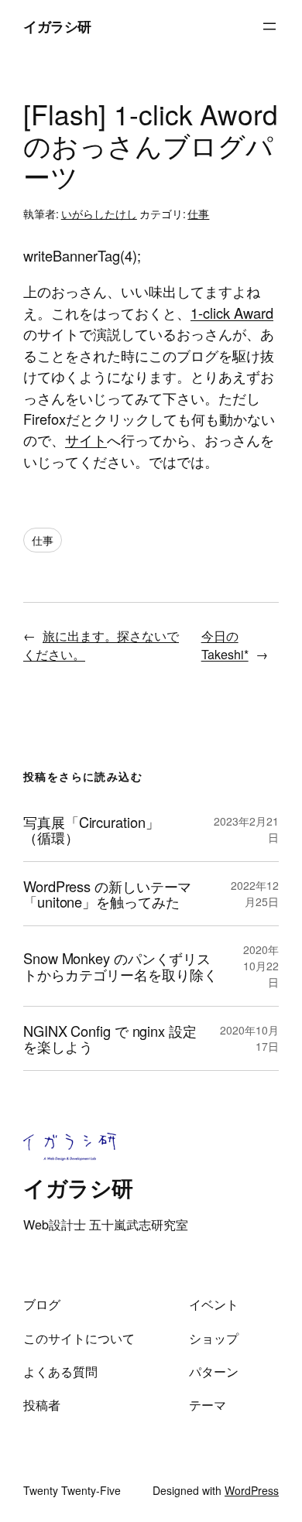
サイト (86, 439)
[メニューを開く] (269, 26)
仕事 (198, 213)
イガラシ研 (57, 25)
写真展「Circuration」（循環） (91, 830)
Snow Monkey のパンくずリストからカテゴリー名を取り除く (120, 966)
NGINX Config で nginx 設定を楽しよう (110, 1039)
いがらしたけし (99, 213)
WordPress (252, 1490)
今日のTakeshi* (225, 644)
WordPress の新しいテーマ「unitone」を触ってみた (107, 894)
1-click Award (231, 313)
